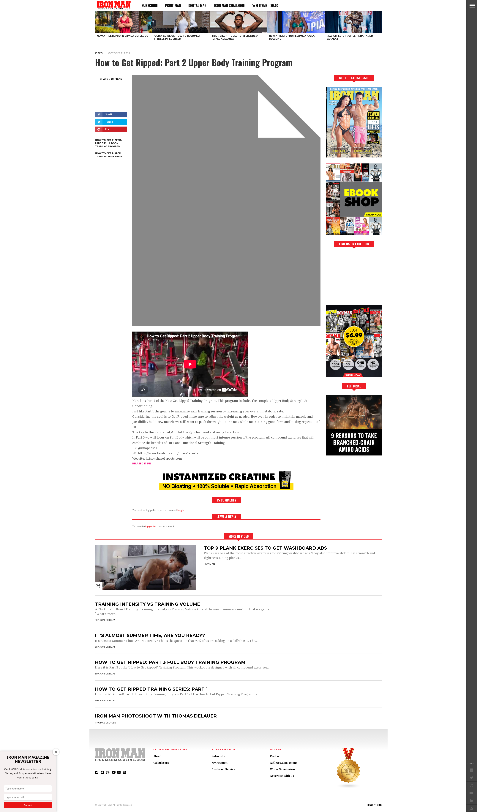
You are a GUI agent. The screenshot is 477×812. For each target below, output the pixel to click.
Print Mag (173, 5)
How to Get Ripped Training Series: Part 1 (151, 689)
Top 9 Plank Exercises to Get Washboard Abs (265, 548)
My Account (220, 762)
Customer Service (223, 769)
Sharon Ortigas (111, 79)
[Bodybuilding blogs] (348, 787)
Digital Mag (197, 5)
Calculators (161, 762)
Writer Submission (282, 769)
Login (180, 510)
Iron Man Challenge (229, 5)
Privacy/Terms (374, 804)
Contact (275, 756)
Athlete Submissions (283, 762)
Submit (28, 805)
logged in (150, 526)
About (157, 756)
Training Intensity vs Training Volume (147, 604)
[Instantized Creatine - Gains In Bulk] (226, 488)
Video (99, 53)
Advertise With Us (282, 776)
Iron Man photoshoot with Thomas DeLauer (156, 716)
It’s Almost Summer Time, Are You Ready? (150, 635)
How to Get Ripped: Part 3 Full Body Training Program (170, 662)
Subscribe (150, 5)
